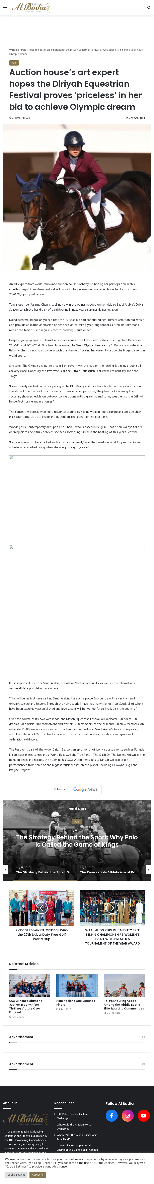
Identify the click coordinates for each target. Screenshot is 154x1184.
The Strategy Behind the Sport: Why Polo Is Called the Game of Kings (77, 841)
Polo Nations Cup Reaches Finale (75, 1003)
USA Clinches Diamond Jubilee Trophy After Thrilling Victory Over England (26, 1006)
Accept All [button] (38, 1175)
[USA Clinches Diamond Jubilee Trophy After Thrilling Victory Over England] (29, 985)
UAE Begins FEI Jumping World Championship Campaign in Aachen (77, 1148)
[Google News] (85, 789)
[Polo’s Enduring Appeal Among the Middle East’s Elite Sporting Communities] (124, 985)
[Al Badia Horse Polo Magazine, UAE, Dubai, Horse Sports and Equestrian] (31, 8)
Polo (23, 50)
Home (15, 50)
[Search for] (149, 9)
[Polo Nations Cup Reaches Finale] (76, 985)
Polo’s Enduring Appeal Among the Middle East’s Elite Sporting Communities (124, 1004)
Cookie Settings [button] (16, 1175)
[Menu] (5, 9)
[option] (77, 840)
